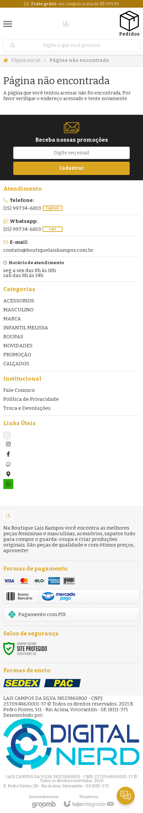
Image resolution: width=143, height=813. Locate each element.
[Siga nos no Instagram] (8, 435)
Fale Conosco (19, 390)
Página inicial (25, 60)
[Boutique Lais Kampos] (66, 24)
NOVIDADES (18, 346)
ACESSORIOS (18, 301)
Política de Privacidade (31, 399)
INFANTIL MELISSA (25, 328)
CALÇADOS (16, 364)
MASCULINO (18, 310)
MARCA (12, 319)
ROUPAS (13, 337)
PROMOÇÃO (17, 355)
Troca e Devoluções (27, 408)
